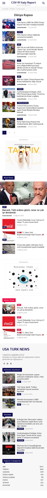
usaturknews (21, 27)
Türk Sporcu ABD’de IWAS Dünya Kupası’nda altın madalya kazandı (30, 23)
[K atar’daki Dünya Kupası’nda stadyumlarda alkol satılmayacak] (8, 123)
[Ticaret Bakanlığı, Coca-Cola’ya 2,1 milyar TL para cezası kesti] (8, 224)
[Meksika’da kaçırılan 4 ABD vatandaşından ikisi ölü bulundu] (8, 403)
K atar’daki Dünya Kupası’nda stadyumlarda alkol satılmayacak (30, 123)
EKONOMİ (20, 440)
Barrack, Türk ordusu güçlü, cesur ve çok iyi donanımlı (23, 211)
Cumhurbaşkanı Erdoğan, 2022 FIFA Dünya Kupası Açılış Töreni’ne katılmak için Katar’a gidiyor (31, 94)
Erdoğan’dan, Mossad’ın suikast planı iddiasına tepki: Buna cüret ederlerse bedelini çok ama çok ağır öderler (29, 422)
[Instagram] (7, 363)
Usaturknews (7, 215)
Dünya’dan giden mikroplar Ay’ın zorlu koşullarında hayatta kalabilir (30, 246)
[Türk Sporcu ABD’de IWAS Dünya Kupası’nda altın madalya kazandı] (8, 24)
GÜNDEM (20, 429)
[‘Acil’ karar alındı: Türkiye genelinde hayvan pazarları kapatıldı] (8, 391)
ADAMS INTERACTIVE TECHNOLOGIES (23, 494)
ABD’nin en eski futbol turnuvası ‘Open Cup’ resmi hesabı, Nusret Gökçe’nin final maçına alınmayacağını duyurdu (30, 50)
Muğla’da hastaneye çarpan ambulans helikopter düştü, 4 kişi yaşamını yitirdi (30, 376)
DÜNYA (20, 32)
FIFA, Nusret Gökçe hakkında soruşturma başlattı (28, 36)
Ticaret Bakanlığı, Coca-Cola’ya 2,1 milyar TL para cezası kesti (30, 221)
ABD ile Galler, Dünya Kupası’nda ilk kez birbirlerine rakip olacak (30, 80)
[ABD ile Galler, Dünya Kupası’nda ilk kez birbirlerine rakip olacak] (8, 81)
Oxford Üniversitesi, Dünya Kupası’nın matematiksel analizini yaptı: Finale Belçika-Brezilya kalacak (30, 109)
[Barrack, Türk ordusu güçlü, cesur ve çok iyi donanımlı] (23, 193)
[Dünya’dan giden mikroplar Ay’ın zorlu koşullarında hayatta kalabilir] (8, 249)
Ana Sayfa (5, 9)
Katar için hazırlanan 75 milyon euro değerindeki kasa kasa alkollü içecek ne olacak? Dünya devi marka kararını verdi (29, 66)
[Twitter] (11, 363)
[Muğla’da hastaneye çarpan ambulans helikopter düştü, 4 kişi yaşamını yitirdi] (8, 379)
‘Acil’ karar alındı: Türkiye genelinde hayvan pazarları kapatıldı (28, 389)
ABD (4, 207)
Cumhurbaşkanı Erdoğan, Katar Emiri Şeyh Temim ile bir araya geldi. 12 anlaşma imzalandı (29, 435)
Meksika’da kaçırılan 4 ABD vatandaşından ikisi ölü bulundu (29, 400)
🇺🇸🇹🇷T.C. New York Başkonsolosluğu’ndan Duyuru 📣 (30, 233)
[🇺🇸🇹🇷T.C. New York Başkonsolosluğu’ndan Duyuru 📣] (8, 236)
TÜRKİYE (20, 89)
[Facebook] (4, 363)
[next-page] (14, 132)
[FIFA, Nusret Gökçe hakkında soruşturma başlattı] (8, 36)
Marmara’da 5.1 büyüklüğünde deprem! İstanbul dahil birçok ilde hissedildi (30, 448)
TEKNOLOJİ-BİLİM (23, 103)
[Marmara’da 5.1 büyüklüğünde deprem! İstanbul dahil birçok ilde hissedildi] (8, 450)
